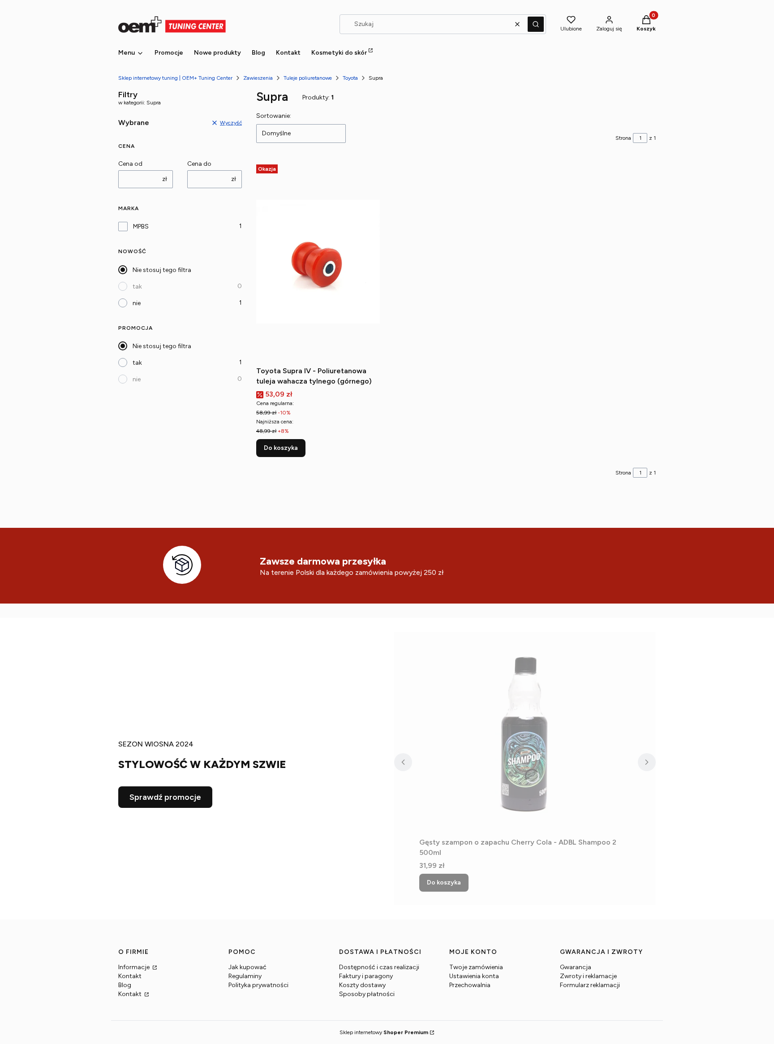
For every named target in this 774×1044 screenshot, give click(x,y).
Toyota (350, 78)
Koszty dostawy (362, 985)
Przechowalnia (469, 985)
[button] (536, 24)
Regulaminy (245, 976)
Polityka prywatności (258, 985)
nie (137, 303)
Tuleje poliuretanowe (308, 78)
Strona (623, 138)
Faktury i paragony (366, 976)
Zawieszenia (258, 78)
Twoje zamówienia (476, 967)
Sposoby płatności (367, 994)
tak (137, 286)
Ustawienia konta (474, 976)
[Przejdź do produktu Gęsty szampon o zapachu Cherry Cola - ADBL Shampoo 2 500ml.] (525, 733)
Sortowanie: (273, 116)
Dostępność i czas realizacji (379, 967)
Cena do (199, 164)
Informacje (134, 967)
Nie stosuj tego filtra (162, 270)
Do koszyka (281, 448)
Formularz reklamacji (590, 985)
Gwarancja (575, 967)
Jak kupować (247, 967)
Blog (124, 985)
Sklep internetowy (384, 1032)
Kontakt (130, 976)
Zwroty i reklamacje (588, 976)
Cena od (130, 164)
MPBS (141, 226)
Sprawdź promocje (165, 797)
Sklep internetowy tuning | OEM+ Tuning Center (175, 78)
